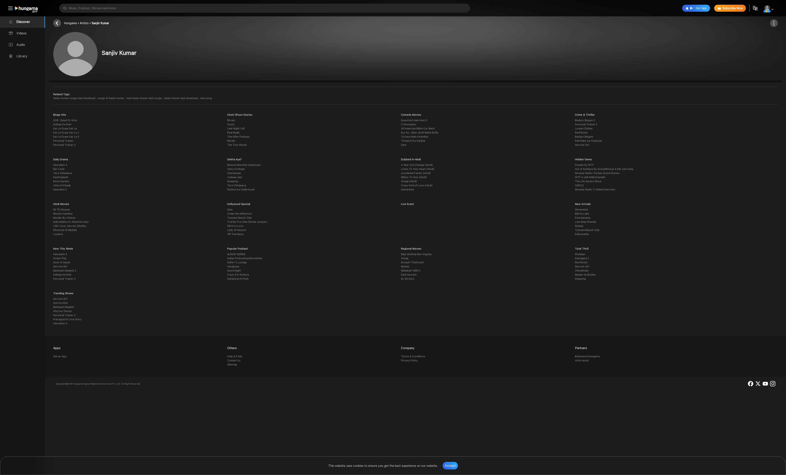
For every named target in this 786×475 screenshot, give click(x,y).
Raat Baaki (233, 132)
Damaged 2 (582, 258)
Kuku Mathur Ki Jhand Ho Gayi (71, 222)
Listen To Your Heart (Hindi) (417, 169)
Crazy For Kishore (238, 274)
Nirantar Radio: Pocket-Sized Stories (597, 173)
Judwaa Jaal (234, 177)
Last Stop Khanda (585, 222)
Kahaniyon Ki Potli (237, 278)
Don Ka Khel (60, 303)
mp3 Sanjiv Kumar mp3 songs (144, 98)
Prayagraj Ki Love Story (67, 319)
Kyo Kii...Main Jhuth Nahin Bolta (419, 132)
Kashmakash (60, 177)
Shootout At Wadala (65, 230)
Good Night (234, 270)
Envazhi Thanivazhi (412, 262)
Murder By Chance (64, 217)
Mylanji (579, 226)
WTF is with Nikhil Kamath (590, 177)
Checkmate (234, 173)
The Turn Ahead (237, 145)
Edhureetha (582, 234)
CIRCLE (579, 185)
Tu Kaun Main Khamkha (414, 136)
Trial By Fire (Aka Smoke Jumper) (247, 222)
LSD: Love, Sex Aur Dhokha (69, 226)
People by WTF (584, 165)
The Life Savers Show (588, 181)
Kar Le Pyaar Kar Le (65, 128)
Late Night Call (236, 128)
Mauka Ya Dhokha (585, 274)
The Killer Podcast (238, 136)
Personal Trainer (63, 140)
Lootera (58, 234)
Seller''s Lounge (237, 262)
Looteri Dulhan (584, 128)
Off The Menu (235, 234)
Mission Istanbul (62, 213)
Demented (407, 189)
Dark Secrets (409, 274)
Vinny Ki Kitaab (62, 185)
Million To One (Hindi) (414, 177)
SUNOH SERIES (236, 254)
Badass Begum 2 (585, 120)
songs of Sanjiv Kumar (111, 98)
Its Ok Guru (407, 278)
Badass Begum (584, 136)
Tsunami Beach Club (239, 217)
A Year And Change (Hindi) (417, 165)
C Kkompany (408, 124)
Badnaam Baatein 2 (64, 270)
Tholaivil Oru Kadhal (413, 140)
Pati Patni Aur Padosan (588, 140)
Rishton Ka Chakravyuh (241, 189)
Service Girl (582, 145)
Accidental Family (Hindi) (416, 173)
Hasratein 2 (60, 189)
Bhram (231, 120)
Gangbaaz (233, 266)
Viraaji (404, 258)
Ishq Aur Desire (62, 311)
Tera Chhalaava (62, 173)
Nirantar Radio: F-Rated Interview (595, 189)
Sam (403, 145)
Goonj (230, 124)
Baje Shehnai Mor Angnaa (416, 254)
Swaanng (232, 181)
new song (206, 98)
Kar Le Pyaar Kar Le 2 (66, 132)
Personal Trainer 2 (64, 145)
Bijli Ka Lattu (582, 213)
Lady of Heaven (236, 230)
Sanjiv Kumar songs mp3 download (74, 98)
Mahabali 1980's (410, 270)
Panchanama (582, 217)
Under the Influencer (239, 213)
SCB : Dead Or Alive (65, 120)
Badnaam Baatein (63, 307)
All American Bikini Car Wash (418, 128)
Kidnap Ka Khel (62, 124)
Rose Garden (61, 181)
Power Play (60, 258)
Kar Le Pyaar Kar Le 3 (66, 136)
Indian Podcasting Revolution (244, 258)
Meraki (231, 140)
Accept (450, 466)
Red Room (581, 132)
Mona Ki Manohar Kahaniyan (244, 165)
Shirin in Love (235, 226)
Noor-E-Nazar (61, 262)
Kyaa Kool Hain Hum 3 (414, 120)
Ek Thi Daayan (61, 209)
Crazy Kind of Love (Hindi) (417, 185)
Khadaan (580, 254)
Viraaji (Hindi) (409, 181)
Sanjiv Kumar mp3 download (181, 98)
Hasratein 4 (60, 165)
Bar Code (59, 169)
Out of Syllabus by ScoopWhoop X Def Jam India (604, 169)
